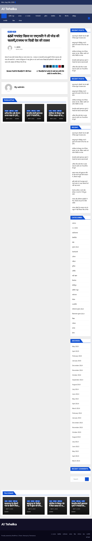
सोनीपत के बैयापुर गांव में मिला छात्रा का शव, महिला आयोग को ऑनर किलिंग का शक (80, 53)
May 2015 (75, 346)
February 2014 (77, 413)
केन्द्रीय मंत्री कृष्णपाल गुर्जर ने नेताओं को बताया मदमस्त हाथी (34, 115)
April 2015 (75, 351)
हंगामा (73, 328)
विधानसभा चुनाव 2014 (78, 314)
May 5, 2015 (9, 509)
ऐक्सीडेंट (53, 16)
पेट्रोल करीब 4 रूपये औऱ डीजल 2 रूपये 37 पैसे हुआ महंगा (79, 192)
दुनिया (45, 16)
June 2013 (75, 446)
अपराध (19, 16)
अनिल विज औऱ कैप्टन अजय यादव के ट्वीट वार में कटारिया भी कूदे (12, 115)
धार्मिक (74, 271)
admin (18, 47)
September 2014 (77, 380)
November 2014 (77, 370)
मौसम (73, 299)
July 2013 (75, 442)
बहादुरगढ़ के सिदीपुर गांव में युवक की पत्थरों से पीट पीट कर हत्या (80, 44)
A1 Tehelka (9, 9)
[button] (86, 18)
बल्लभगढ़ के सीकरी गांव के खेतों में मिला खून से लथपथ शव (11, 505)
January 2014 (76, 418)
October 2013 (76, 432)
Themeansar (32, 535)
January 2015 (76, 361)
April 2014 (75, 403)
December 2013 (77, 422)
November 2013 (77, 427)
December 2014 (77, 365)
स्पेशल (20, 20)
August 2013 (76, 437)
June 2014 (75, 394)
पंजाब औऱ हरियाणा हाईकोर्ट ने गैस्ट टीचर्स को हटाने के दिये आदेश (80, 201)
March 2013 (76, 461)
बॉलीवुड (74, 16)
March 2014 (76, 408)
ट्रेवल (73, 256)
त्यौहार (74, 261)
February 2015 (77, 356)
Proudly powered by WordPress (9, 535)
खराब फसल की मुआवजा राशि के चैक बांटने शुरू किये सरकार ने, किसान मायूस (80, 174)
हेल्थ (73, 333)
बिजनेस (66, 16)
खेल (60, 16)
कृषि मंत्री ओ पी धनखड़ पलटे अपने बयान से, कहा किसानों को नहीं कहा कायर (80, 183)
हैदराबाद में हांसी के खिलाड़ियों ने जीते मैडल (18, 71)
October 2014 (76, 375)
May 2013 (75, 451)
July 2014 (75, 389)
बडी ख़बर (6, 110)
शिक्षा (14, 20)
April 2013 (75, 456)
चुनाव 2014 (75, 247)
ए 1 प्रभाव (28, 16)
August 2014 (76, 384)
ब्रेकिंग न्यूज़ (11, 16)
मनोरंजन (74, 294)
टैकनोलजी (38, 16)
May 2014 (75, 399)
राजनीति (5, 20)
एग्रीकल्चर (75, 233)
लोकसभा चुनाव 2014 (78, 309)
